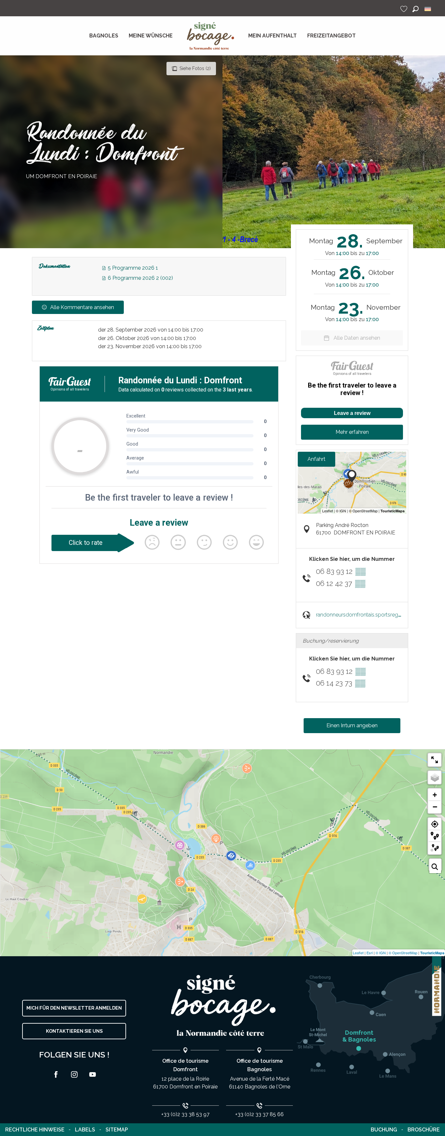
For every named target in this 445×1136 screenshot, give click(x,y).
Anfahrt (316, 459)
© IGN (381, 952)
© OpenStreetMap (403, 952)
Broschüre (424, 1130)
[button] (415, 9)
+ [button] (435, 795)
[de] (428, 9)
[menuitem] (103, 36)
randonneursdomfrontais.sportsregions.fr (364, 615)
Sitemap (117, 1130)
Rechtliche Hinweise (35, 1130)
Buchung (384, 1130)
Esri (369, 952)
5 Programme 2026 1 (132, 268)
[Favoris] (404, 9)
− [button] (435, 806)
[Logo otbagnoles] (222, 1005)
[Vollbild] (434, 760)
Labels (85, 1130)
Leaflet (358, 952)
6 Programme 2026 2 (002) (140, 278)
